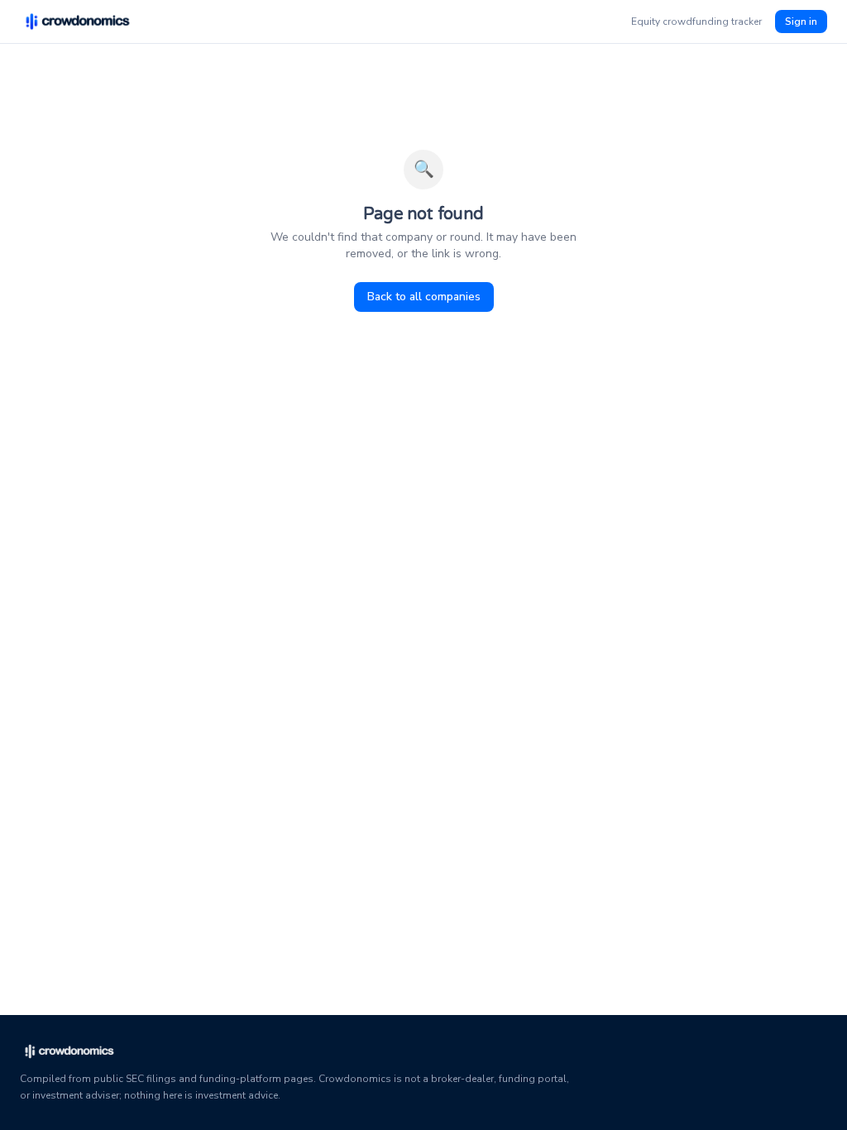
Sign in (801, 21)
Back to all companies (424, 296)
